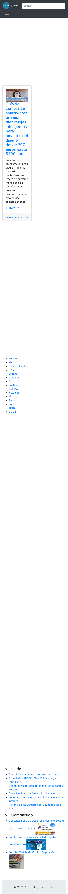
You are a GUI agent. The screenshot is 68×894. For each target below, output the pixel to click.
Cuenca (13, 388)
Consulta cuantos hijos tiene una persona (33, 774)
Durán (12, 411)
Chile (12, 369)
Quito (12, 381)
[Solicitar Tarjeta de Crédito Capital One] (16, 861)
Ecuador (14, 358)
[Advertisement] (34, 51)
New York (14, 392)
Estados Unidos (18, 366)
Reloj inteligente (15, 217)
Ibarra (12, 407)
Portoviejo (15, 404)
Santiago (14, 385)
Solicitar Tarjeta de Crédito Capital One (32, 852)
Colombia (14, 377)
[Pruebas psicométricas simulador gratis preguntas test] (36, 844)
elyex (14, 5)
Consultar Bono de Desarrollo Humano (32, 793)
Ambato (13, 400)
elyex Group (47, 887)
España (13, 373)
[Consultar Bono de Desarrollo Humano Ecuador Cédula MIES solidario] (45, 828)
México (13, 362)
